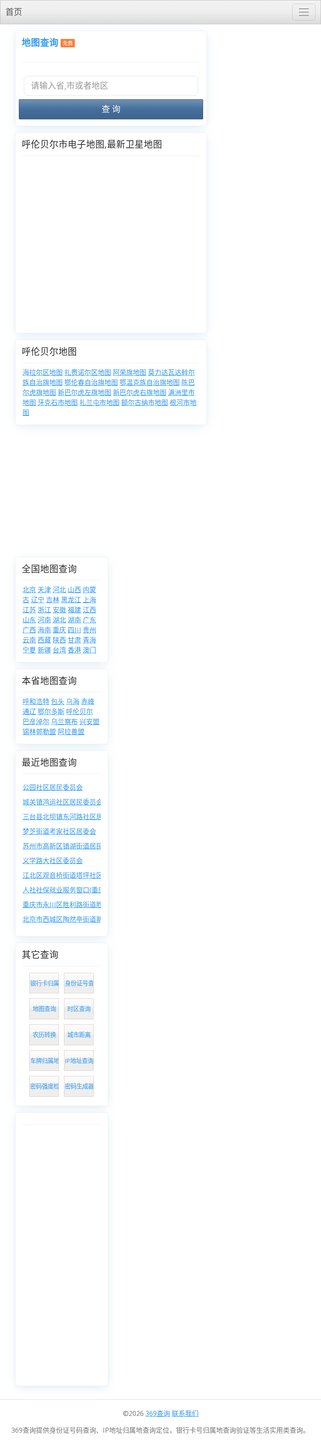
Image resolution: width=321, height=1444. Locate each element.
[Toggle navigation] (304, 12)
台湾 (59, 650)
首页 (13, 12)
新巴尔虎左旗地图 (84, 392)
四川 (74, 629)
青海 (89, 640)
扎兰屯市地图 (99, 402)
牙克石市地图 (58, 402)
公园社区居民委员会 (53, 787)
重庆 (59, 629)
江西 (89, 609)
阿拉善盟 (71, 731)
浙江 (44, 609)
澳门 (89, 650)
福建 (74, 609)
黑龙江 (71, 599)
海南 (44, 629)
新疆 (44, 650)
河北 (59, 589)
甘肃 (74, 640)
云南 (29, 640)
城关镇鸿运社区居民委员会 (63, 802)
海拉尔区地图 (43, 372)
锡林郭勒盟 (39, 731)
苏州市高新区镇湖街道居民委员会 (73, 846)
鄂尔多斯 (51, 711)
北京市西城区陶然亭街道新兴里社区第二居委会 (93, 919)
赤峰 (87, 701)
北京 (29, 589)
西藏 (44, 640)
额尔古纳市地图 (144, 402)
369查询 (157, 1413)
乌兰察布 (64, 721)
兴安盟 (89, 721)
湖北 (59, 619)
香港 (74, 650)
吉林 (52, 599)
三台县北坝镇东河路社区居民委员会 (76, 816)
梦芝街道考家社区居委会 (59, 831)
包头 (57, 701)
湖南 (74, 619)
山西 (74, 589)
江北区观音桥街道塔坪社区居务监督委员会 (86, 875)
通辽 (29, 711)
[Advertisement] (160, 494)
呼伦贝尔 (79, 711)
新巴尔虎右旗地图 (139, 392)
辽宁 (37, 599)
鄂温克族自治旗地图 (150, 382)
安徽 (59, 609)
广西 (29, 629)
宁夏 (29, 650)
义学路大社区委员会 (53, 860)
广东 (89, 619)
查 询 (111, 109)
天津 (44, 589)
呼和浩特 (36, 701)
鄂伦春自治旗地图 (91, 382)
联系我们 (185, 1413)
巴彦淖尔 (36, 721)
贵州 (89, 629)
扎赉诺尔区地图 (87, 372)
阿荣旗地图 (129, 372)
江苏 (29, 609)
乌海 (72, 701)
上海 (89, 599)
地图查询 (40, 42)
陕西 (59, 640)
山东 (29, 619)
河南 (44, 619)
